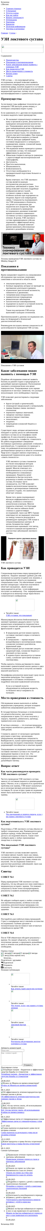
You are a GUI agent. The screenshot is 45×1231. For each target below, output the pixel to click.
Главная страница (13, 8)
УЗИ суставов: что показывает (19, 615)
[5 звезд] (5, 955)
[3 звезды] (23, 953)
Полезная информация (15, 26)
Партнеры (10, 22)
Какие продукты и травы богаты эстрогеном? (20, 1144)
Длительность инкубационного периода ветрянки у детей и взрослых (23, 1201)
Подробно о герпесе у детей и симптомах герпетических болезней (23, 1187)
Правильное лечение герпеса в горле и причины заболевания (22, 1160)
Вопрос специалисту (15, 17)
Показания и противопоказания (19, 62)
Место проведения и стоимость (19, 71)
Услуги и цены (12, 13)
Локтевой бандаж (18, 1025)
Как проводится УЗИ (15, 69)
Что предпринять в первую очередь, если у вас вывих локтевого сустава (24, 815)
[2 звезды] (14, 953)
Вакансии (10, 24)
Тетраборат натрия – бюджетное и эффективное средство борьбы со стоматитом (21, 1075)
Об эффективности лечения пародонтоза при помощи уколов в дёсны (20, 1098)
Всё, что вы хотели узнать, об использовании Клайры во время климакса (20, 1111)
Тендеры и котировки (15, 29)
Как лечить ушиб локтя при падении (26, 989)
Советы (9, 76)
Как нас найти (12, 15)
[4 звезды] (33, 953)
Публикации (11, 20)
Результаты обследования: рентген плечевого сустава (25, 1042)
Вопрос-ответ (12, 73)
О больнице (11, 11)
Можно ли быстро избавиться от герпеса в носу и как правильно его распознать (24, 1214)
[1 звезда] (5, 953)
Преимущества (12, 60)
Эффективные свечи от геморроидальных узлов (21, 1121)
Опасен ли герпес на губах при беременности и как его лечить (19, 1174)
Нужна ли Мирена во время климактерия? (19, 1085)
